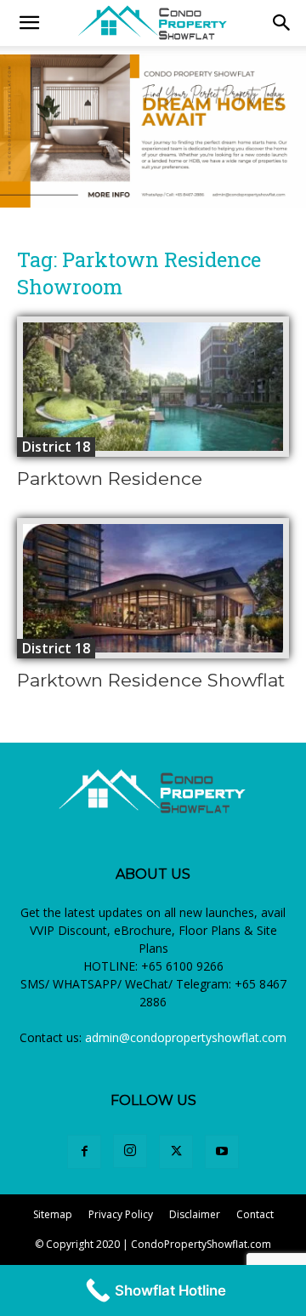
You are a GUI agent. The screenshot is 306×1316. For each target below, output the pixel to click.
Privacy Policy (120, 1214)
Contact (255, 1214)
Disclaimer (194, 1214)
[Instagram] (130, 1151)
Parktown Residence (109, 478)
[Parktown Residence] (153, 386)
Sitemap (52, 1214)
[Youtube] (222, 1152)
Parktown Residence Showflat (151, 680)
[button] (282, 23)
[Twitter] (176, 1152)
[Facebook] (84, 1152)
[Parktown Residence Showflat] (153, 588)
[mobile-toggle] (29, 23)
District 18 (56, 446)
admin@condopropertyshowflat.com (185, 1037)
